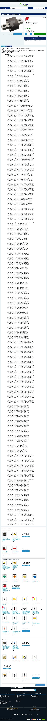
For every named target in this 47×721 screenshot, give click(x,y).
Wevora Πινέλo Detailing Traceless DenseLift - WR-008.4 (5, 621)
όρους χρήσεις (26, 691)
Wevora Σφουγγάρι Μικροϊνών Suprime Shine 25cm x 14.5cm (25, 603)
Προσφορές (18, 701)
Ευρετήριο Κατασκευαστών (21, 695)
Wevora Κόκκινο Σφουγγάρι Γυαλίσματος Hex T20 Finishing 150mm (6, 590)
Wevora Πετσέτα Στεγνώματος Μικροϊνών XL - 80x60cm (15, 567)
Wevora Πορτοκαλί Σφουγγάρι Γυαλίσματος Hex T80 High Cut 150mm (16, 580)
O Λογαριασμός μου (35, 695)
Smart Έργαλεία (4, 654)
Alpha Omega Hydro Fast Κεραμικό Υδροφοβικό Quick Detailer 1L (5, 603)
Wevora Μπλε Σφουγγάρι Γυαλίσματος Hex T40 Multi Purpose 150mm (36, 580)
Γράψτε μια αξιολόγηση (37, 40)
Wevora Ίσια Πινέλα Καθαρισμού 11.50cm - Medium (16, 679)
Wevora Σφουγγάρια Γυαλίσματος (7, 573)
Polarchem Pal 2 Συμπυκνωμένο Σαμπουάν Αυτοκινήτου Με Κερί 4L (36, 622)
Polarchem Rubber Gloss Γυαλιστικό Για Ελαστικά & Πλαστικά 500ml (16, 632)
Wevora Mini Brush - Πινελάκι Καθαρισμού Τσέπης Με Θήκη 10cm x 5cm (26, 679)
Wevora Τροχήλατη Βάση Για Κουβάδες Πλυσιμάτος (15, 552)
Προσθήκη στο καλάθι (25, 536)
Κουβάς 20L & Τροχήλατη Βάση (7, 545)
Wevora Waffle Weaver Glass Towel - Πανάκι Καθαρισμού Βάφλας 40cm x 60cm (16, 622)
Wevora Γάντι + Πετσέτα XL (6, 530)
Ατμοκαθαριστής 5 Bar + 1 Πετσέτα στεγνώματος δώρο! (10, 559)
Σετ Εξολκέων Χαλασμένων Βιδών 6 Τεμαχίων (6, 661)
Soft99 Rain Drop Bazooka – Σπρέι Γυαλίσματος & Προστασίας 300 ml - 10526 (15, 647)
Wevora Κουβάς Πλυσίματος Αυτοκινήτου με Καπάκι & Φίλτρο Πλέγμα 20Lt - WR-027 (6, 553)
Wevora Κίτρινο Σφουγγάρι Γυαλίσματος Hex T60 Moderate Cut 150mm (26, 580)
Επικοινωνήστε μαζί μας (5, 696)
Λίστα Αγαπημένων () (35, 697)
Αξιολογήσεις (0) (8, 46)
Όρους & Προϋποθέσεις (5, 700)
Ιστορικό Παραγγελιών (35, 696)
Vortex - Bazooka (5, 639)
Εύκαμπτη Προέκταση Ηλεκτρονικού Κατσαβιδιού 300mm (36, 661)
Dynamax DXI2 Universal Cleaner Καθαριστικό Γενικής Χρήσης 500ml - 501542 (26, 622)
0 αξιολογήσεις (31, 40)
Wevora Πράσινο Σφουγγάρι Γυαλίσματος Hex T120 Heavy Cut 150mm (6, 580)
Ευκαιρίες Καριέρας (4, 703)
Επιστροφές (18, 696)
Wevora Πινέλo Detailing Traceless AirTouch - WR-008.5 (35, 612)
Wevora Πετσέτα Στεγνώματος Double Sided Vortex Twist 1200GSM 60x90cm (6, 647)
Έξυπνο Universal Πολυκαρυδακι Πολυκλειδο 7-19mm (25, 661)
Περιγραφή (3, 46)
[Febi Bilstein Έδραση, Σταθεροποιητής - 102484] (12, 24)
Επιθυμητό (33, 36)
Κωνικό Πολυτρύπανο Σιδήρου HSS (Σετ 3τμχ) (16, 660)
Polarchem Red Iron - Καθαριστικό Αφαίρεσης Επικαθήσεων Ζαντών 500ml (6, 633)
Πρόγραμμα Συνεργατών (20, 700)
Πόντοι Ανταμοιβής (4, 702)
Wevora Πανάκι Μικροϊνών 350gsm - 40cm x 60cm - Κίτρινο (36, 603)
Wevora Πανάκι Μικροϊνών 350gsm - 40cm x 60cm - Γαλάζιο (6, 612)
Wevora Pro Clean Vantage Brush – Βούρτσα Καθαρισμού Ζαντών (16, 613)
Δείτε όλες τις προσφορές (40, 685)
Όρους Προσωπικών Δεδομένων (6, 701)
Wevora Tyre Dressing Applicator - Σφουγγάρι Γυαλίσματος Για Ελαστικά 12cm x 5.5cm (26, 613)
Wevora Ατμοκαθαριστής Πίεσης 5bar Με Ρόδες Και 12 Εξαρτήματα (6, 567)
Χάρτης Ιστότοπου (19, 697)
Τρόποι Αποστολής (4, 697)
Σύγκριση (38, 36)
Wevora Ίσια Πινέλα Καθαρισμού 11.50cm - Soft (6, 679)
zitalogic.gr (10, 719)
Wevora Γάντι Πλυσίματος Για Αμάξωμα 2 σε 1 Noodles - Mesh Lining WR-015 (6, 538)
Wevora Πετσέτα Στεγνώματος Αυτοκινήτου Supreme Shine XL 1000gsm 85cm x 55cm (16, 538)
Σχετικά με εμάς (3, 695)
